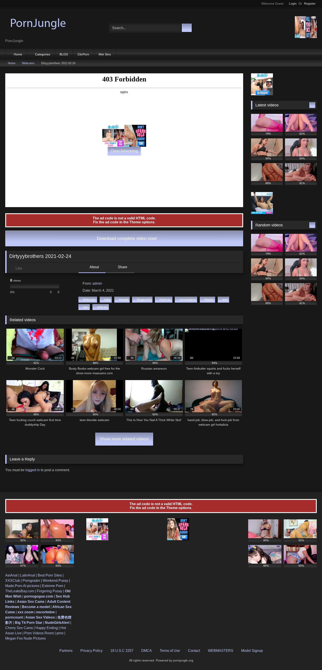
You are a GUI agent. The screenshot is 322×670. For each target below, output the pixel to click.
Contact (194, 650)
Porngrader (31, 580)
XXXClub (12, 580)
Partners (66, 650)
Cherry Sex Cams (19, 628)
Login (293, 3)
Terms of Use (170, 650)
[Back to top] (308, 657)
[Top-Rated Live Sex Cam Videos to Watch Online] (38, 24)
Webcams (28, 63)
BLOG (64, 54)
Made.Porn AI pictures (22, 586)
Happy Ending (46, 628)
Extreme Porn (52, 586)
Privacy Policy (91, 650)
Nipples (209, 299)
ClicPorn (83, 54)
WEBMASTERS (220, 650)
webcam (102, 307)
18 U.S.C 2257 (121, 650)
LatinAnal (27, 575)
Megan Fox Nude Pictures (25, 638)
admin (97, 283)
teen (225, 299)
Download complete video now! (126, 238)
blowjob (123, 299)
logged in (32, 470)
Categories (42, 54)
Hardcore (165, 299)
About (94, 267)
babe (107, 299)
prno (60, 633)
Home (18, 54)
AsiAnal (11, 575)
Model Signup (252, 650)
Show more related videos (124, 439)
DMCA (146, 650)
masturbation (187, 299)
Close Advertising (124, 151)
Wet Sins (105, 54)
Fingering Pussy (49, 591)
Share (122, 267)
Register (310, 3)
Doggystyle (144, 299)
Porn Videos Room (39, 633)
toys (85, 307)
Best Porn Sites (50, 575)
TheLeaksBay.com (19, 591)
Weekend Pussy (55, 580)
